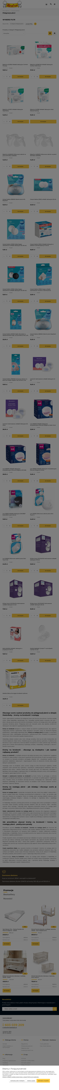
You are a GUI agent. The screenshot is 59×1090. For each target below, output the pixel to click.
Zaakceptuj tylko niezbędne (17, 1080)
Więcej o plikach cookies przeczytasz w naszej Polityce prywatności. (20, 1077)
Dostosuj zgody (31, 1080)
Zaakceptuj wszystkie (43, 1080)
